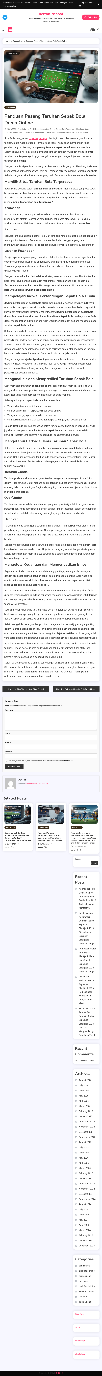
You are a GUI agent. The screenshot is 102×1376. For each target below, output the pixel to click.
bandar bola (10, 107)
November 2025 (87, 1126)
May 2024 (83, 1219)
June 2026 (84, 1090)
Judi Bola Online (11, 133)
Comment (10, 710)
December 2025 (87, 1121)
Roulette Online (31, 3)
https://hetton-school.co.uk (37, 784)
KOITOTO (59, 1373)
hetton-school (51, 14)
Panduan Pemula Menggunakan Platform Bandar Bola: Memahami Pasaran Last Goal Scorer (50, 837)
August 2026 (85, 1080)
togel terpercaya (38, 138)
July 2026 (83, 1085)
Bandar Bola (18, 3)
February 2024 (86, 1235)
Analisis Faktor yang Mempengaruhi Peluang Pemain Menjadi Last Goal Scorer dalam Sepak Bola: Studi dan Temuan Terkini (83, 838)
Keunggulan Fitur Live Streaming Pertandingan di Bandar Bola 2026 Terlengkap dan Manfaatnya (17, 837)
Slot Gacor (54, 3)
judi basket (84, 1281)
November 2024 (87, 1188)
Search (78, 859)
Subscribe (92, 17)
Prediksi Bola (38, 133)
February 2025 (86, 1173)
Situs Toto (79, 1314)
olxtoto (78, 1327)
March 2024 (85, 1230)
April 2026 (84, 1101)
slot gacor (84, 1296)
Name (8, 733)
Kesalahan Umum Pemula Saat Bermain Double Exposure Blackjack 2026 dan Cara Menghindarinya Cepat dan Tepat (87, 1021)
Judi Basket (7, 3)
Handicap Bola (82, 129)
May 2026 (83, 1095)
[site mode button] (92, 29)
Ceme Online (44, 3)
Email (8, 742)
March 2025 (85, 1168)
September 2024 (87, 1199)
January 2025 (85, 1178)
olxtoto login (80, 1341)
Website (8, 752)
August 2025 (85, 1142)
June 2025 (84, 1152)
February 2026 (86, 1111)
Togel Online (85, 1302)
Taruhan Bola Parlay (79, 133)
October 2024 (85, 1194)
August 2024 (85, 1204)
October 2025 (85, 1132)
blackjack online (87, 1270)
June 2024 (84, 1214)
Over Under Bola (25, 133)
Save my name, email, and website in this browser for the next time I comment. (41, 761)
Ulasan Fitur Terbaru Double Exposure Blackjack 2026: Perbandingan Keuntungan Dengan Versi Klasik (86, 990)
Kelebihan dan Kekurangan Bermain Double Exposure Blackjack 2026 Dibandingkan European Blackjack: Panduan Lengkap (87, 928)
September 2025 (87, 1137)
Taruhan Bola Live (63, 133)
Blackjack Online (66, 3)
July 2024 (83, 1209)
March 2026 (85, 1106)
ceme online (85, 1276)
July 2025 (83, 1147)
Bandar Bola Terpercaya (66, 129)
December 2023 (87, 1245)
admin (23, 129)
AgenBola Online (48, 129)
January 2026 (85, 1116)
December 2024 (87, 1183)
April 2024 (84, 1225)
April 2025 (84, 1163)
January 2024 (85, 1240)
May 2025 (83, 1157)
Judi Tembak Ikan (9, 6)
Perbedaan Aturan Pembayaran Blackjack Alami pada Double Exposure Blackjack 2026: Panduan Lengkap (87, 960)
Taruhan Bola (50, 133)
